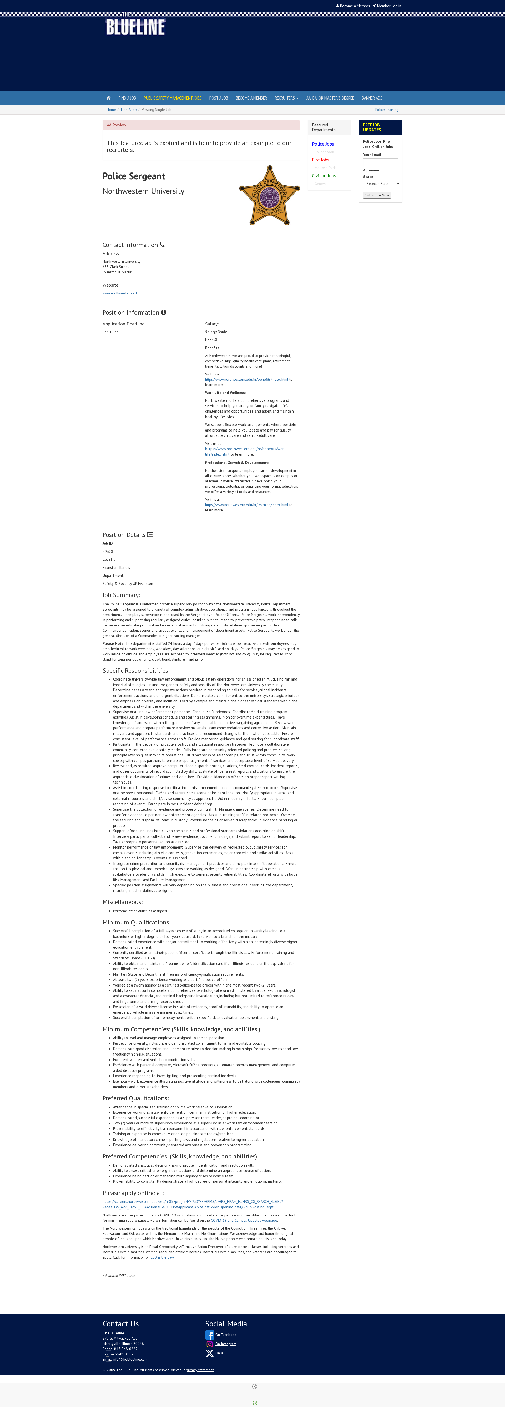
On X (219, 1353)
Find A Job (129, 109)
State (368, 176)
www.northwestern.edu (121, 293)
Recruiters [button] (285, 98)
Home (111, 109)
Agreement (372, 170)
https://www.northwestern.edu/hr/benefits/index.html (246, 379)
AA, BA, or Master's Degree (330, 98)
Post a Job (218, 98)
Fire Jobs (320, 160)
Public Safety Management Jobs (172, 98)
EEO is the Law (162, 1257)
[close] (254, 1386)
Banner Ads (372, 98)
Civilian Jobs (324, 175)
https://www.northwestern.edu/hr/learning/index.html (246, 504)
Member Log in (389, 5)
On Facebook (225, 1334)
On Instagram (225, 1343)
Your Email (372, 154)
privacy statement (200, 1370)
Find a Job (127, 98)
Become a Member (355, 5)
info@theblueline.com (130, 1359)
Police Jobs (323, 144)
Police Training (386, 109)
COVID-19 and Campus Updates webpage (244, 1220)
